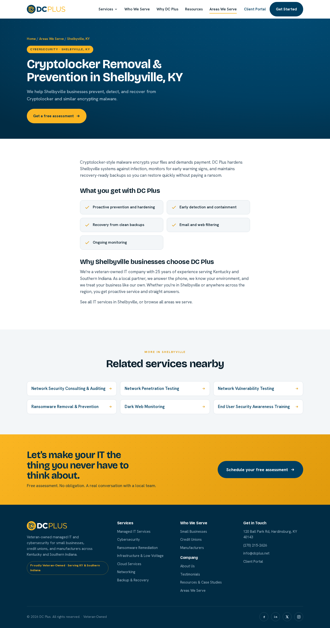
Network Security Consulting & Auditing (68, 388)
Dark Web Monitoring (145, 406)
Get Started (286, 9)
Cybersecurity (128, 539)
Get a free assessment (53, 115)
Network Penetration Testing (152, 388)
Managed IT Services (134, 531)
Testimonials (190, 574)
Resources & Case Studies (201, 582)
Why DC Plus (167, 9)
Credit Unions (191, 539)
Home (31, 39)
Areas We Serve (223, 9)
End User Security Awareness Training (254, 406)
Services (106, 9)
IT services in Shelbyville (115, 302)
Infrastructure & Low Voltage (140, 555)
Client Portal (255, 9)
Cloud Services (129, 564)
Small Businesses (193, 531)
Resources (194, 9)
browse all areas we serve (168, 302)
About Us (187, 566)
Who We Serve (137, 9)
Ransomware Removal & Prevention (65, 406)
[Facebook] (263, 616)
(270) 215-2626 (255, 545)
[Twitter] (287, 616)
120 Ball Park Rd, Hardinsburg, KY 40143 (270, 534)
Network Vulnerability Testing (246, 388)
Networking (126, 572)
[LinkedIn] (275, 616)
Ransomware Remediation (137, 547)
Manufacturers (192, 547)
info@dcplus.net (256, 553)
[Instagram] (298, 616)
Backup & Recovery (133, 580)
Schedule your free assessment (257, 469)
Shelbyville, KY (78, 39)
